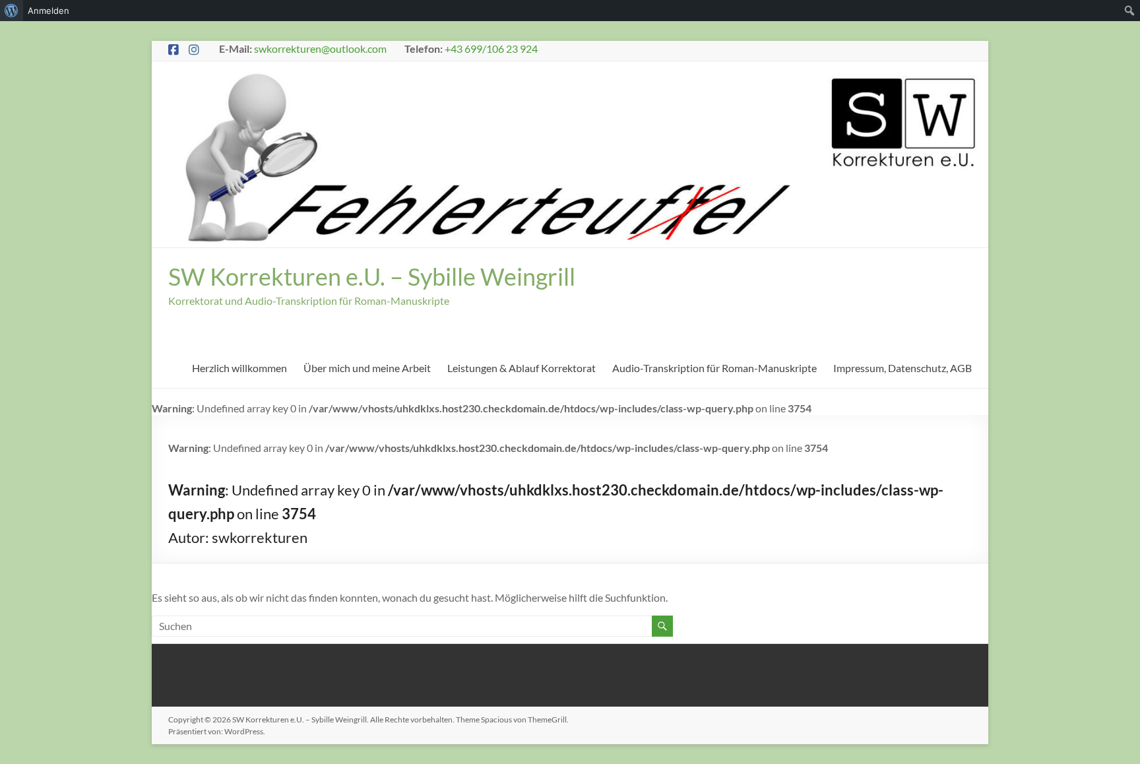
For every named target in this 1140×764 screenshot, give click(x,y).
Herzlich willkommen (239, 368)
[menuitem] (11, 10)
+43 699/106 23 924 (491, 48)
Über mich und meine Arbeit (367, 368)
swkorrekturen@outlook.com (320, 48)
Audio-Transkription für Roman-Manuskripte (714, 368)
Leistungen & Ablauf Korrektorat (521, 368)
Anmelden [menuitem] (48, 10)
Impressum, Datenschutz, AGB (902, 368)
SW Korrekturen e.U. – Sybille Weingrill (371, 276)
